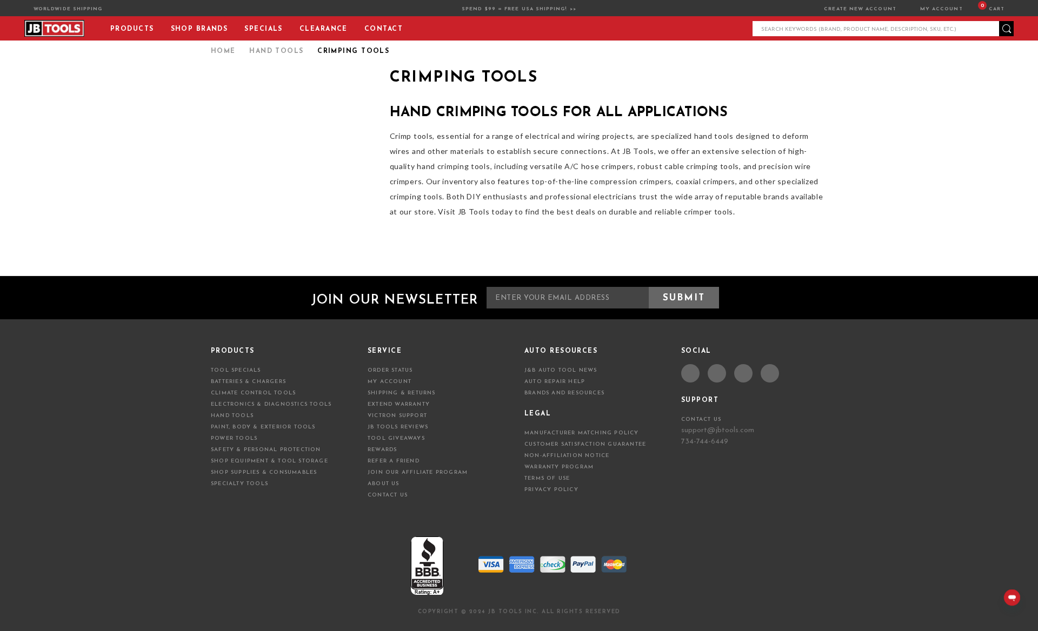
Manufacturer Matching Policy (581, 433)
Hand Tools (232, 416)
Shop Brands (199, 29)
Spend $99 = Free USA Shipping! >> (519, 8)
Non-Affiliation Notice (566, 456)
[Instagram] (769, 373)
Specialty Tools (239, 484)
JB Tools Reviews (398, 427)
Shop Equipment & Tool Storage (269, 461)
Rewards (382, 450)
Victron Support (397, 416)
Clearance (324, 29)
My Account (941, 8)
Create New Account (861, 8)
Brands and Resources (564, 393)
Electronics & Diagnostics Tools (271, 404)
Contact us (701, 419)
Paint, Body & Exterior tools (263, 427)
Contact (383, 29)
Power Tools (234, 438)
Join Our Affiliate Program (418, 472)
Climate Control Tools (253, 393)
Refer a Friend (394, 461)
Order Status (390, 370)
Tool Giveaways (396, 438)
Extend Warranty (399, 404)
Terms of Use (547, 478)
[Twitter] (716, 373)
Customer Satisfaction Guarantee (585, 444)
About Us (384, 484)
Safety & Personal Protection (266, 450)
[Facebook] (690, 373)
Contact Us (388, 495)
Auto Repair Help (554, 382)
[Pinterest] (743, 373)
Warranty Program (559, 467)
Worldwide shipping (68, 8)
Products (132, 29)
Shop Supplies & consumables (264, 472)
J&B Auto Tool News (560, 370)
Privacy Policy (551, 490)
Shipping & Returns (402, 393)
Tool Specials (236, 370)
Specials (263, 29)
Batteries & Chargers (248, 382)
